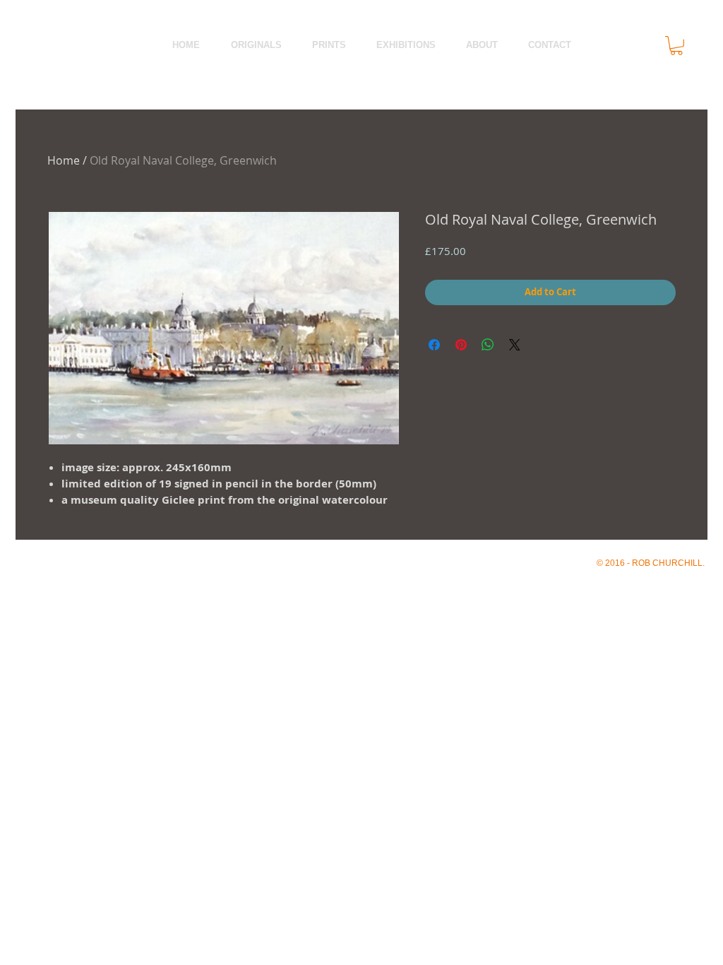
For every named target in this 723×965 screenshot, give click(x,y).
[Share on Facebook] (434, 344)
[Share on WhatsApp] (487, 344)
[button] (676, 45)
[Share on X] (514, 344)
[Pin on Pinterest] (461, 344)
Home (63, 160)
